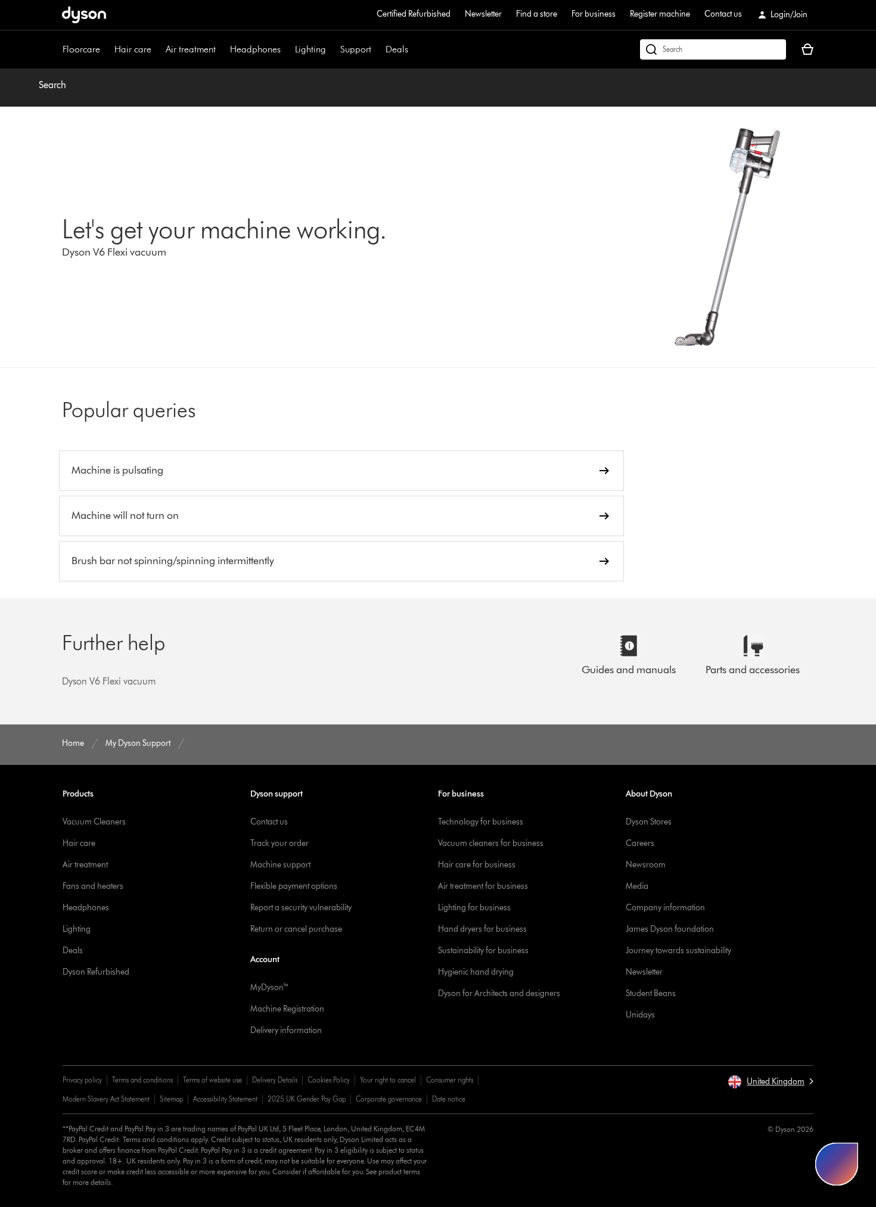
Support (355, 49)
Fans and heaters (93, 886)
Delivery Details (274, 1079)
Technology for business (480, 822)
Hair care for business (476, 865)
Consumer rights (449, 1079)
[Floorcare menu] (106, 49)
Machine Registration (287, 1009)
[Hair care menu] (157, 49)
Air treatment (191, 49)
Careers (640, 843)
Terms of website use (212, 1079)
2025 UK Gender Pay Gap (307, 1098)
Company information (665, 908)
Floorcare (81, 49)
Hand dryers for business (482, 929)
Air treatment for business (483, 886)
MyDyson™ (269, 987)
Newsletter (483, 14)
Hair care (132, 49)
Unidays (640, 1015)
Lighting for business (474, 908)
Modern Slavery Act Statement (106, 1098)
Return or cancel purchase (296, 929)
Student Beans (651, 993)
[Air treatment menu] (222, 49)
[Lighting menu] (332, 49)
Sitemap (171, 1098)
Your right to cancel (388, 1079)
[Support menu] (377, 49)
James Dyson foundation (670, 929)
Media (637, 886)
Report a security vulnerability (301, 908)
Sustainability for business (483, 950)
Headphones (255, 49)
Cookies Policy (328, 1079)
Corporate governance (389, 1098)
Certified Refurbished (414, 14)
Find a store (536, 14)
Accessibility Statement (225, 1098)
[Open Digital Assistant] (836, 1164)
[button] (770, 1082)
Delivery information (286, 1030)
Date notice (448, 1098)
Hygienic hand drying (476, 972)
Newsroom (646, 865)
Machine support (280, 865)
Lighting (310, 49)
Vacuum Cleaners (94, 822)
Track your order (279, 843)
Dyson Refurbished (96, 972)
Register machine (660, 14)
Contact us (723, 14)
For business (593, 14)
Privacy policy (82, 1079)
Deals (397, 49)
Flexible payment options (293, 886)
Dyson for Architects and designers (499, 993)
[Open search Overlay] (713, 49)
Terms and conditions (142, 1079)
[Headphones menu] (287, 49)
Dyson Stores (649, 822)
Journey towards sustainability (678, 950)
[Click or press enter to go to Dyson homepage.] (84, 15)
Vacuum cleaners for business (490, 843)
